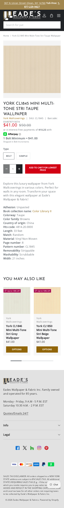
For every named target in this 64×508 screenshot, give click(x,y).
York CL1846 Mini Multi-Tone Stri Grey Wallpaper (16, 332)
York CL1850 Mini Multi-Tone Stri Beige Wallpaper (46, 332)
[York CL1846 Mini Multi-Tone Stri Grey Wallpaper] (16, 300)
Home (6, 36)
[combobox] (32, 25)
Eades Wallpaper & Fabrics (26, 499)
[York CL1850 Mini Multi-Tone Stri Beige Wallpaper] (47, 300)
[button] (51, 15)
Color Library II (41, 211)
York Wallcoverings (14, 118)
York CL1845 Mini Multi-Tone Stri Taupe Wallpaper (36, 36)
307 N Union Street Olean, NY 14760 (25, 3)
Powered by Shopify (49, 499)
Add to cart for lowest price (43, 168)
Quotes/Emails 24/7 (15, 413)
